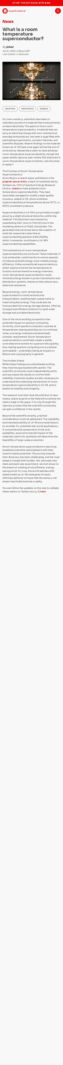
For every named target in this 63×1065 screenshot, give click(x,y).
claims (15, 188)
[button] (58, 11)
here (43, 491)
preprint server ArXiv (14, 181)
